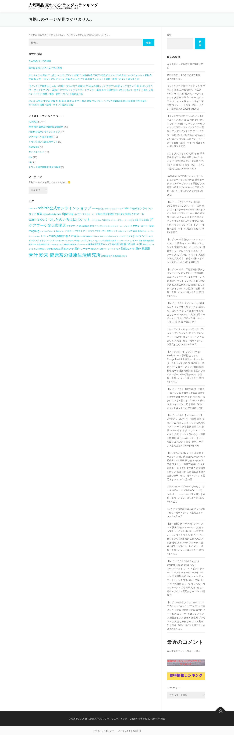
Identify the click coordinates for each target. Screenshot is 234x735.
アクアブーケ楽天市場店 (41, 136)
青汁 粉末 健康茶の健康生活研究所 (46, 126)
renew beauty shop (52, 214)
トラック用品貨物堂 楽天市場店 (44, 167)
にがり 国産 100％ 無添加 (139, 220)
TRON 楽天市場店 (105, 213)
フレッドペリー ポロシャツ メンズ (109, 236)
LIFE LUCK (33, 209)
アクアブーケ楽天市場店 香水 (80, 226)
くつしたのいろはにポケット (43, 141)
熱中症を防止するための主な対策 (45, 68)
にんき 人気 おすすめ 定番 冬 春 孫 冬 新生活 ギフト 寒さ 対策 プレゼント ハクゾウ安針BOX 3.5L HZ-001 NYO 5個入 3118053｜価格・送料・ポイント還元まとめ (186, 161)
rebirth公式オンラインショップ (44, 131)
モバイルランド (36, 151)
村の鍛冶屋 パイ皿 (133, 244)
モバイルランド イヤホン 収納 (67, 240)
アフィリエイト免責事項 (129, 730)
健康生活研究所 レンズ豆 (99, 244)
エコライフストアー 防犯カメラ (102, 231)
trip (30, 162)
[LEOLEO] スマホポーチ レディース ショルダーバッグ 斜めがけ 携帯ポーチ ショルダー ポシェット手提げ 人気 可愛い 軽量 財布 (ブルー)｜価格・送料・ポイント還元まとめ (186, 183)
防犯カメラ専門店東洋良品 (49, 249)
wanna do (34, 146)
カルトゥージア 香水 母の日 (131, 231)
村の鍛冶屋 (117, 244)
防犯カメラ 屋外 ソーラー (75, 248)
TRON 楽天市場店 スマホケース (129, 214)
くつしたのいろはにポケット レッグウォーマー (109, 220)
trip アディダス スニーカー (84, 214)
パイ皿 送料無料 (86, 236)
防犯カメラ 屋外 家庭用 (135, 248)
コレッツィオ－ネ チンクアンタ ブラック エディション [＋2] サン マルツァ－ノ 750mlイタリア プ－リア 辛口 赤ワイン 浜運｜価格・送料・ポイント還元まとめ (185, 337)
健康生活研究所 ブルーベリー (76, 244)
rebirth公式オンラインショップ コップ (107, 209)
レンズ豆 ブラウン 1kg (88, 240)
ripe (30, 157)
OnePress (135, 718)
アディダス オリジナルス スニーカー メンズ (112, 226)
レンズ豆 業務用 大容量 (107, 240)
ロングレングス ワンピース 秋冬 (129, 240)
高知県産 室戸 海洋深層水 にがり (114, 256)
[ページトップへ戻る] (220, 711)
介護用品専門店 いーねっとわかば (50, 244)
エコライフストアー (77, 230)
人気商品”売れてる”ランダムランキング (63, 5)
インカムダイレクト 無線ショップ (53, 231)
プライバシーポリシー (103, 730)
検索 (169, 34)
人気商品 (33, 121)
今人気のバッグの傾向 (40, 60)
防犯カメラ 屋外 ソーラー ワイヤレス (106, 249)
